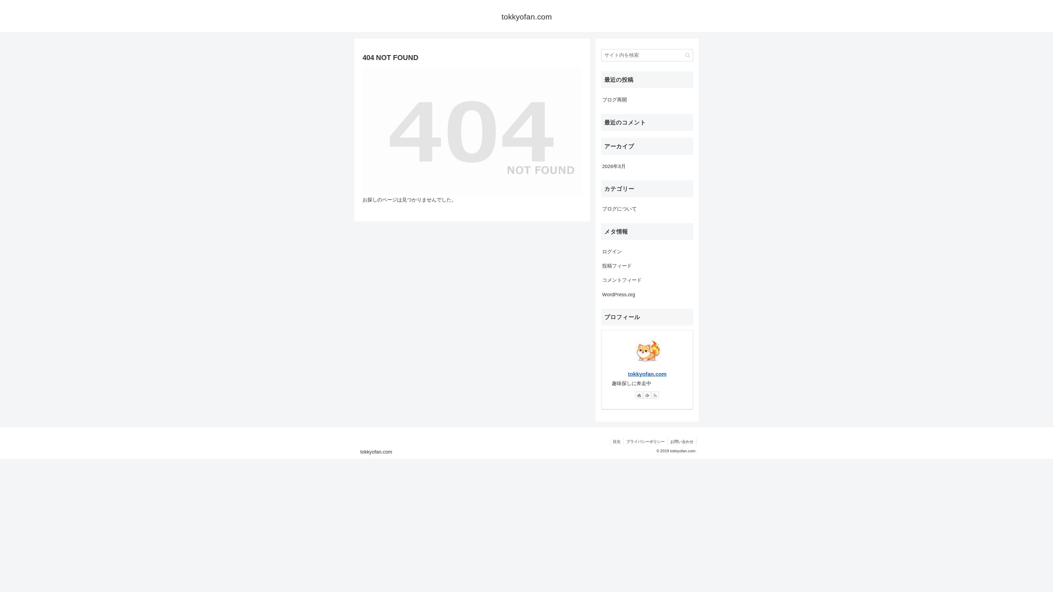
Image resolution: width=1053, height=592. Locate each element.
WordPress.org (618, 294)
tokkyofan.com (647, 374)
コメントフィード (622, 280)
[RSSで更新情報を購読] (655, 395)
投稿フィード (617, 266)
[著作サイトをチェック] (639, 395)
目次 (617, 441)
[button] (687, 55)
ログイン (612, 251)
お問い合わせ (681, 441)
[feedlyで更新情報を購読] (647, 395)
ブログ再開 (614, 100)
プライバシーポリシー (645, 441)
